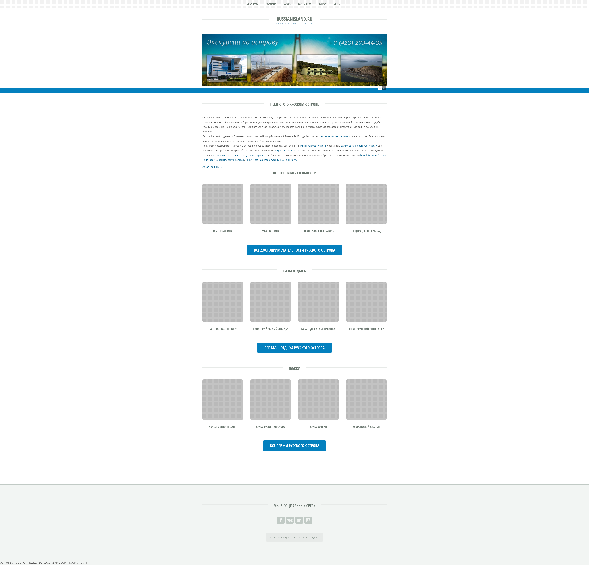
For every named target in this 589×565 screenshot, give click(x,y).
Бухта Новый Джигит (366, 427)
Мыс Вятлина (270, 231)
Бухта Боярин (318, 427)
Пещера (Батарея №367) (366, 231)
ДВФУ (249, 159)
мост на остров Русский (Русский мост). (275, 159)
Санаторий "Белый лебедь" (270, 329)
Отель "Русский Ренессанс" (366, 329)
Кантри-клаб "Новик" (223, 329)
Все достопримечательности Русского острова (294, 250)
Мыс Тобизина (368, 155)
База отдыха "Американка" (318, 329)
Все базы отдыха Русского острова (294, 347)
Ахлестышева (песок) (222, 427)
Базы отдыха (294, 271)
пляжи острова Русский (313, 145)
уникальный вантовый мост (335, 136)
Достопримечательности (294, 173)
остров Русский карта (287, 150)
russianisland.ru (294, 19)
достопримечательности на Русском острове (238, 155)
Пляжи (294, 368)
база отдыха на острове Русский (359, 145)
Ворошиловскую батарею (230, 159)
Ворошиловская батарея (318, 231)
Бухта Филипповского (270, 427)
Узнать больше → (212, 166)
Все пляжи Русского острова (294, 445)
